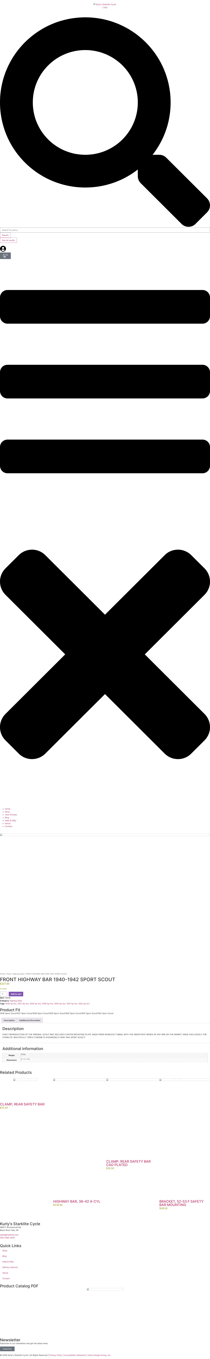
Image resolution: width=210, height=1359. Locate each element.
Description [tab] (9, 1020)
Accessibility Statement (75, 1355)
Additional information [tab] (29, 1020)
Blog (4, 1256)
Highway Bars (18, 974)
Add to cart (16, 994)
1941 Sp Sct (71, 1003)
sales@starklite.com (9, 1235)
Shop (4, 1250)
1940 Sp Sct (59, 1003)
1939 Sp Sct (47, 1003)
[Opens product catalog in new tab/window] (105, 1311)
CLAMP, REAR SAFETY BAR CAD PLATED (128, 1163)
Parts (9, 974)
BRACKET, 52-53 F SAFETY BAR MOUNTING (181, 1203)
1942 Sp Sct (84, 1003)
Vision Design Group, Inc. (99, 1355)
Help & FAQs (8, 1261)
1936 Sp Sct (10, 1003)
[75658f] (105, 902)
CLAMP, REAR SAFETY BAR (22, 1104)
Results (5, 235)
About (5, 1273)
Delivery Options (10, 1267)
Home (2, 974)
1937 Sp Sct (23, 1003)
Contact (6, 1278)
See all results (8, 240)
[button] (105, 534)
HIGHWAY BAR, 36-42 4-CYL (76, 1201)
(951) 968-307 (6, 1237)
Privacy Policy (55, 1355)
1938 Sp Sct (35, 1003)
